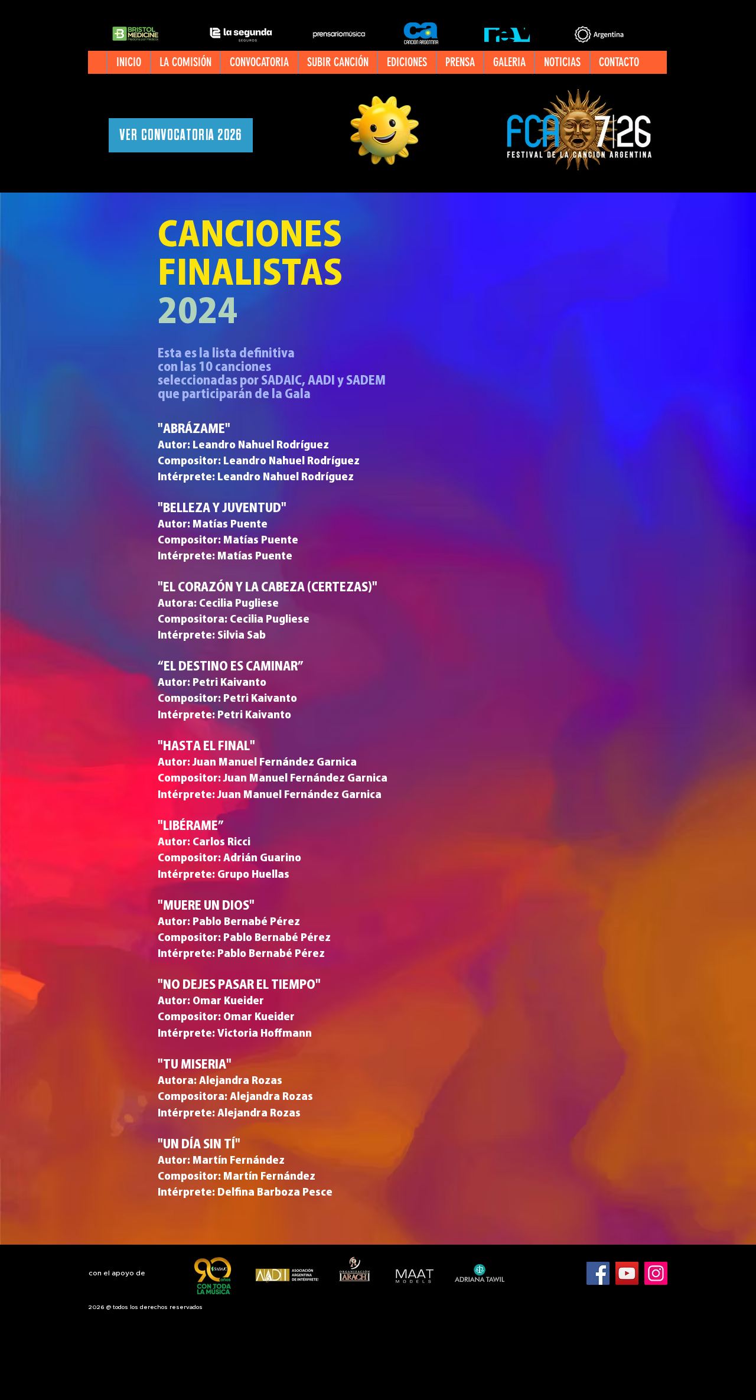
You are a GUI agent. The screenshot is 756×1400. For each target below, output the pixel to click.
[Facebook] (598, 1273)
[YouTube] (626, 1273)
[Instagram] (655, 1273)
